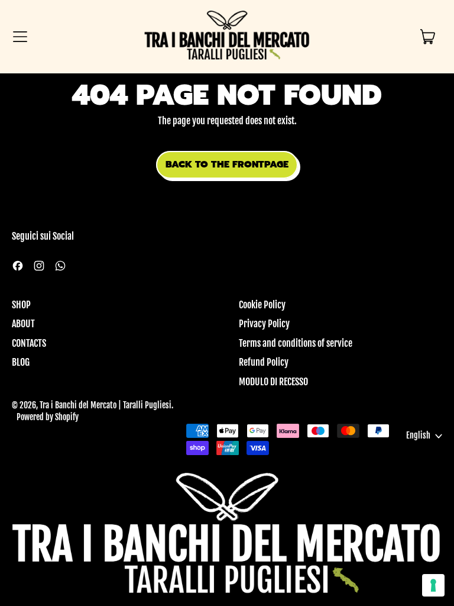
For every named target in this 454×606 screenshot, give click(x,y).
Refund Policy (263, 362)
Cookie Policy (262, 305)
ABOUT (23, 324)
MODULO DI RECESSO (273, 382)
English (418, 435)
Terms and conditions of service (295, 343)
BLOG (21, 362)
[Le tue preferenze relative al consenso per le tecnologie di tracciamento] (433, 585)
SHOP (21, 305)
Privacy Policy (264, 324)
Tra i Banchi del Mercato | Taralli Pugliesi (105, 405)
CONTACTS (29, 343)
